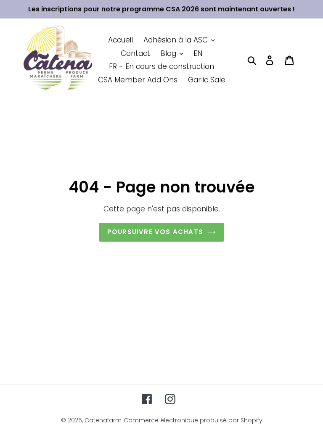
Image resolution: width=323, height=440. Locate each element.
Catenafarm (103, 420)
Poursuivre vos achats (155, 231)
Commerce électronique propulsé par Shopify (193, 420)
